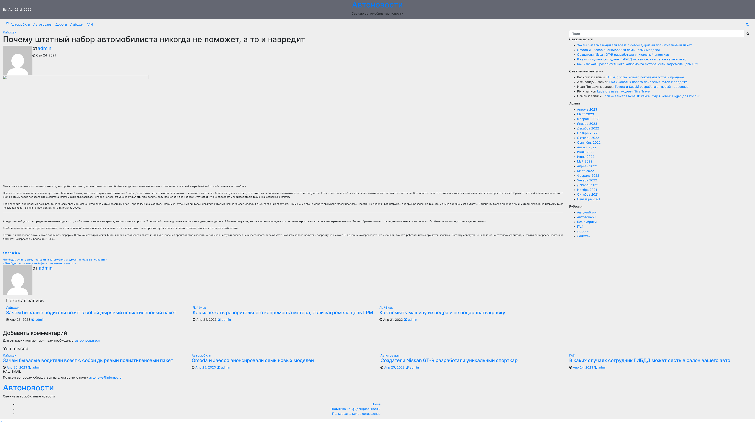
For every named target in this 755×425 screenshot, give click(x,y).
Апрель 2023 (587, 109)
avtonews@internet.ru (105, 377)
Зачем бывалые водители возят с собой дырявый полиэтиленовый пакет (91, 312)
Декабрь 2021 (587, 185)
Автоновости (28, 387)
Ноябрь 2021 (587, 190)
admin (44, 48)
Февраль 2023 (588, 119)
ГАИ (90, 24)
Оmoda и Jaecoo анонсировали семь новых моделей (618, 50)
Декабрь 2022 (588, 128)
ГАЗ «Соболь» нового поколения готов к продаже (645, 77)
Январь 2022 (587, 180)
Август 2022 (587, 147)
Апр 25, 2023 (17, 367)
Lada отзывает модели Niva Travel (623, 91)
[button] (747, 24)
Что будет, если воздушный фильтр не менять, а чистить (40, 263)
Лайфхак (77, 24)
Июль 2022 (585, 152)
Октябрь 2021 (587, 194)
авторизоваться (87, 340)
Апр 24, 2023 (583, 367)
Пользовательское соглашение (356, 414)
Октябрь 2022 (588, 138)
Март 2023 (585, 114)
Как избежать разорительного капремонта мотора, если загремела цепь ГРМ (283, 312)
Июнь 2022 (585, 157)
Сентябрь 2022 (589, 142)
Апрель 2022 (587, 166)
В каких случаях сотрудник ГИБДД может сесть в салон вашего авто (631, 59)
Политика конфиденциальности (355, 409)
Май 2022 (584, 161)
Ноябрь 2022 (587, 133)
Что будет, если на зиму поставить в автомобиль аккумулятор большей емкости (54, 259)
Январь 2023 (587, 124)
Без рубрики (587, 222)
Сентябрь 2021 (588, 199)
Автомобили (20, 24)
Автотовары (42, 24)
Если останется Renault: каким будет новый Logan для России (651, 96)
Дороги (61, 24)
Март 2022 (585, 171)
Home (376, 404)
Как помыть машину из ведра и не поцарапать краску (442, 312)
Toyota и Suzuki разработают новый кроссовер (652, 87)
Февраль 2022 (588, 175)
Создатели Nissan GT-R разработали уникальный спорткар (623, 54)
